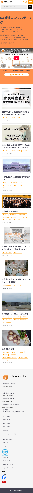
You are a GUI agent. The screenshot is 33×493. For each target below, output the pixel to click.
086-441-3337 (8, 396)
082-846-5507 (8, 386)
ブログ (5, 446)
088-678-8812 (8, 407)
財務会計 (6, 117)
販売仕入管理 (16, 117)
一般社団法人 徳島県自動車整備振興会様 (16, 178)
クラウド (26, 150)
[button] (30, 2)
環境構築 (6, 352)
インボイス (18, 252)
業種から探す (6, 427)
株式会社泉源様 (8, 349)
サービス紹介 (6, 416)
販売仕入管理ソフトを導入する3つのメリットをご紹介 (16, 280)
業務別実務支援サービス (21, 319)
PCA (5, 182)
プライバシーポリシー (9, 468)
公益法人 (6, 188)
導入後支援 (22, 214)
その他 (6, 360)
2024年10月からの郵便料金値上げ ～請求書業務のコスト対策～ (15, 113)
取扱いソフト (6, 420)
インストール (7, 185)
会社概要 (5, 457)
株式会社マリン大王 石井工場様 (15, 313)
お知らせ (5, 443)
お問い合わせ (23, 2)
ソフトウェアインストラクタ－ (10, 435)
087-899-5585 (8, 401)
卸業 (5, 354)
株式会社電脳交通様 (10, 211)
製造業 (24, 317)
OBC (5, 214)
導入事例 (5, 430)
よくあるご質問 (7, 439)
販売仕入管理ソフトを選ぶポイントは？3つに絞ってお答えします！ (16, 247)
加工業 (21, 352)
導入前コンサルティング (17, 182)
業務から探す (6, 423)
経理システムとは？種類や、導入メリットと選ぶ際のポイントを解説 (16, 146)
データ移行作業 (15, 317)
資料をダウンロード (16, 75)
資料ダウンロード (26, 2)
